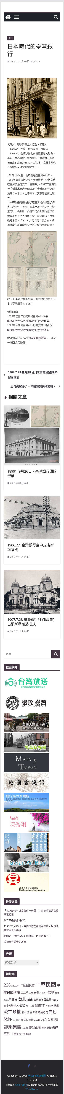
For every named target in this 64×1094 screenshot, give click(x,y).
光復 (36, 992)
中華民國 (45, 984)
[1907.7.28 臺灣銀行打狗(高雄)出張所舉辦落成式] (32, 572)
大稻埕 (20, 1005)
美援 (26, 1019)
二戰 (31, 993)
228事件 (15, 985)
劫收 (51, 992)
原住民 (12, 999)
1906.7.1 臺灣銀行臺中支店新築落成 (30, 547)
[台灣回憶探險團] (8, 17)
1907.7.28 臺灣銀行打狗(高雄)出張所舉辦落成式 (33, 374)
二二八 (24, 992)
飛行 (21, 1034)
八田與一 (43, 993)
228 (7, 985)
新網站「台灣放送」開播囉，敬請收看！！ (27, 935)
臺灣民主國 (35, 1019)
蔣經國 (54, 1019)
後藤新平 (40, 1005)
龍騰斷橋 (27, 1034)
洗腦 (56, 1005)
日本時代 (49, 1005)
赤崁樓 (25, 1028)
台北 (22, 999)
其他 (10, 38)
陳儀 (16, 1034)
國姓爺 (47, 999)
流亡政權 (12, 1011)
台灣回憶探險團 (37, 338)
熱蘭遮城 (43, 1012)
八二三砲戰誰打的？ (15, 920)
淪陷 (29, 1012)
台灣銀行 (38, 999)
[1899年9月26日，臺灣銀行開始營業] (32, 408)
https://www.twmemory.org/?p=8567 (28, 329)
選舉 (49, 1027)
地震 (54, 999)
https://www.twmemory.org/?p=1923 (28, 320)
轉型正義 (35, 1027)
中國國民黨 (27, 985)
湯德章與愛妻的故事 (15, 941)
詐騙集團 (13, 1027)
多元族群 (11, 1005)
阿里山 (8, 1034)
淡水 (24, 1012)
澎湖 (35, 1012)
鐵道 (55, 1027)
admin (36, 61)
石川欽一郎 (18, 1019)
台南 (30, 999)
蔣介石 (45, 1019)
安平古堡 (30, 1005)
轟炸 (44, 1027)
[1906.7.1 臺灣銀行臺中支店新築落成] (32, 499)
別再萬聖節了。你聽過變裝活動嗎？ (33, 386)
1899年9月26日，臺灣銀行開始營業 (32, 473)
